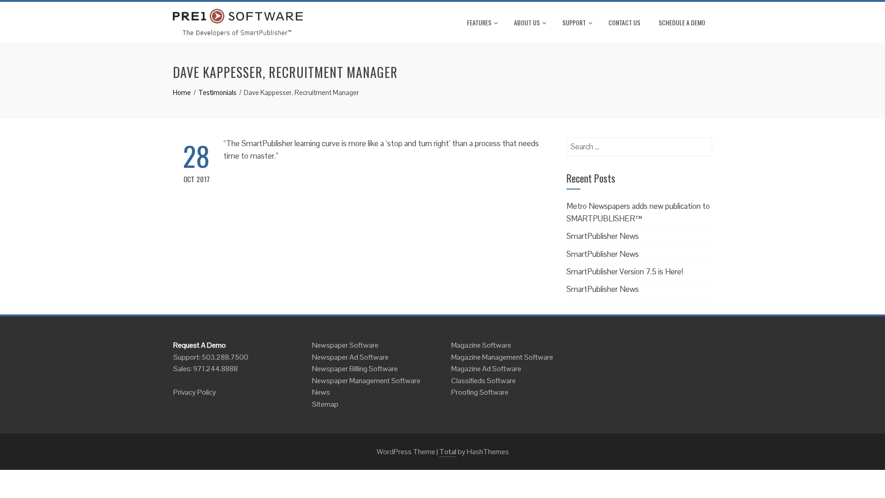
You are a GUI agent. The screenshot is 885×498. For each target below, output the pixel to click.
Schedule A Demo (682, 22)
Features (479, 22)
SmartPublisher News (602, 236)
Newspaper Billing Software (355, 369)
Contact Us (624, 22)
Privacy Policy (194, 392)
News (321, 392)
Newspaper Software (345, 345)
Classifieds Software (483, 380)
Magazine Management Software (502, 357)
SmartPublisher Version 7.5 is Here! (624, 272)
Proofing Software (479, 392)
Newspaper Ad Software (350, 357)
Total (447, 451)
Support (574, 22)
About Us (527, 22)
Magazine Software (481, 345)
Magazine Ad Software (486, 369)
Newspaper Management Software (366, 380)
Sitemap (325, 404)
